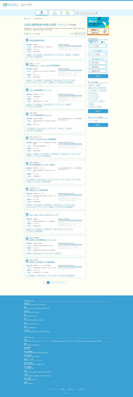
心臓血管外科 (40, 372)
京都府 (31, 320)
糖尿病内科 (55, 341)
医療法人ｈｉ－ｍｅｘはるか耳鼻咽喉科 (44, 65)
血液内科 (59, 341)
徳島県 (25, 327)
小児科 (25, 375)
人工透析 (74, 341)
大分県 (37, 331)
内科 (25, 341)
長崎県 (31, 331)
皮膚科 (27, 348)
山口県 (37, 323)
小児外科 (45, 375)
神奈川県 (29, 308)
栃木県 (41, 308)
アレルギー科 (42, 341)
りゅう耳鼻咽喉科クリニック (40, 115)
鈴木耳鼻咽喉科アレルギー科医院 (42, 164)
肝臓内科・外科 (34, 364)
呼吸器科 (31, 352)
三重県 (34, 316)
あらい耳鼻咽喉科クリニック (40, 90)
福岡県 (25, 331)
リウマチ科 (39, 360)
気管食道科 (45, 352)
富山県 (31, 312)
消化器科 (29, 364)
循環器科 (35, 372)
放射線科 (91, 341)
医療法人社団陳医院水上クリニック (42, 240)
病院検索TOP (29, 18)
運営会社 (70, 389)
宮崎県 (41, 331)
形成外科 (31, 372)
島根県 (28, 323)
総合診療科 (28, 341)
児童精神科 (37, 356)
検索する (98, 76)
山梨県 (48, 308)
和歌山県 (41, 320)
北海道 (25, 304)
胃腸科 (25, 364)
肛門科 (25, 368)
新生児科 (49, 375)
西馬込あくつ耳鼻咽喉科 (38, 190)
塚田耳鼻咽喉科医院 (37, 40)
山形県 (41, 304)
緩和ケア (70, 341)
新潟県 (25, 312)
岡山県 (31, 323)
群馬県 (45, 308)
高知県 (34, 327)
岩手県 (31, 304)
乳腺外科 (29, 379)
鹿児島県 (44, 331)
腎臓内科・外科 (41, 364)
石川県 (34, 312)
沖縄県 (48, 331)
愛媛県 (31, 327)
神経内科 (78, 341)
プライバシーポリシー (51, 389)
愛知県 (25, 316)
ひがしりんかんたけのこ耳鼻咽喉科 (42, 139)
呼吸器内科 (35, 352)
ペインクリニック (48, 341)
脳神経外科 (45, 372)
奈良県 (37, 320)
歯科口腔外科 (37, 345)
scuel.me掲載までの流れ (81, 389)
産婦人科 (35, 379)
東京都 (25, 308)
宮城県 (34, 304)
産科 (32, 379)
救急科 (25, 372)
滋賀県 (34, 320)
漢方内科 (33, 341)
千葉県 (35, 308)
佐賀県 (28, 331)
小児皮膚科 (29, 375)
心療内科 (26, 356)
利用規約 (62, 389)
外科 (28, 372)
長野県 (28, 312)
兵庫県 (28, 320)
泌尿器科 (29, 368)
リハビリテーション (32, 360)
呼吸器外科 (40, 352)
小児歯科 (28, 345)
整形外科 (26, 360)
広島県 (34, 323)
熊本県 (34, 331)
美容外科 (26, 383)
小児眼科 (41, 375)
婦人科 (25, 379)
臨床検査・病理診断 (97, 341)
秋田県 (37, 304)
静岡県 (31, 316)
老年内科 (37, 341)
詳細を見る (72, 94)
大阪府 (25, 320)
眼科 (25, 348)
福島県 (44, 304)
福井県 (37, 312)
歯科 (25, 345)
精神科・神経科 (31, 356)
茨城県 (38, 308)
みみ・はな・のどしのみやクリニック (43, 214)
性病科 (32, 368)
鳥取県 (25, 323)
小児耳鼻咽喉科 (35, 375)
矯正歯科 (32, 345)
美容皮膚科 (30, 383)
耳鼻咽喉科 (26, 352)
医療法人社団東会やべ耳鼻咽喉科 (42, 262)
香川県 (28, 327)
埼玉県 (32, 308)
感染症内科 (83, 341)
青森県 (28, 304)
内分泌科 (87, 341)
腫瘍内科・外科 (65, 341)
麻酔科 (49, 372)
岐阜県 (28, 316)
